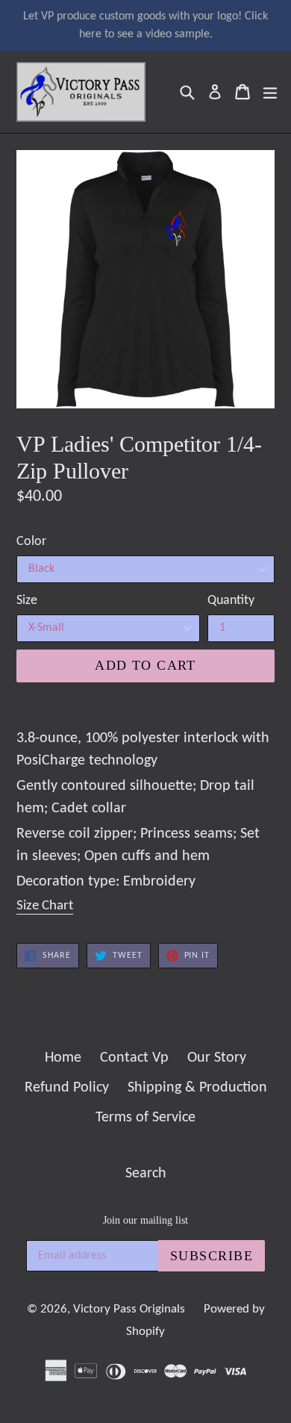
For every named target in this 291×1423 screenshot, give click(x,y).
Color (31, 542)
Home (63, 1057)
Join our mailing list (145, 1220)
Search (145, 1173)
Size (26, 601)
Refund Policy (67, 1087)
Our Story (216, 1057)
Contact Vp (134, 1057)
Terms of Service (145, 1117)
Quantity (230, 601)
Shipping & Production (197, 1087)
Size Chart (44, 906)
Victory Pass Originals (129, 1309)
